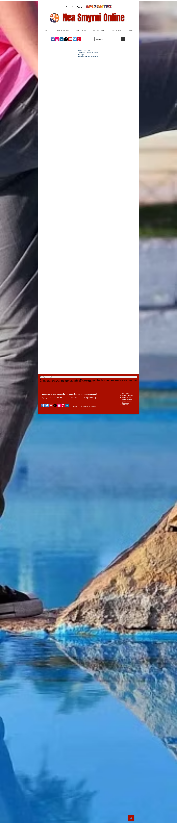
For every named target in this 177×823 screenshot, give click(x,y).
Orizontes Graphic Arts (89, 406)
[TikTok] (66, 39)
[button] (62, 30)
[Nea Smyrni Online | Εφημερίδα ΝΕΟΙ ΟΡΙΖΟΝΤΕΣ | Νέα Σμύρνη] (53, 39)
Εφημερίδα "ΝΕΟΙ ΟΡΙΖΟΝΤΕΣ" (52, 398)
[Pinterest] (79, 39)
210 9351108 (73, 398)
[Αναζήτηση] (123, 39)
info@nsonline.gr (90, 398)
